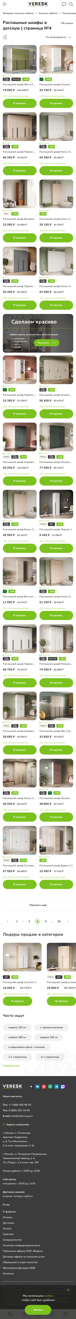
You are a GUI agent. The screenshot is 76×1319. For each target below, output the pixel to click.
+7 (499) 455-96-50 (20, 1104)
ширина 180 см (17, 1037)
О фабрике (9, 1211)
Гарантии (8, 1234)
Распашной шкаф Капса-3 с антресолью (26, 798)
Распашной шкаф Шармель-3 (20, 462)
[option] (25, 975)
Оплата (7, 1228)
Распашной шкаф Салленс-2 (19, 982)
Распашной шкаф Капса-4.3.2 (56, 286)
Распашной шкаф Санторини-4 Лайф (24, 865)
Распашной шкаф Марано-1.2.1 (21, 395)
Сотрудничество (12, 1239)
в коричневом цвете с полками (26, 1047)
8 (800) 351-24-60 (19, 1110)
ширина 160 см (49, 1037)
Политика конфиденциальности (21, 1245)
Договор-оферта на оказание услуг (24, 1256)
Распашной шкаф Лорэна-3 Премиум (24, 286)
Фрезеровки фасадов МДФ (19, 1268)
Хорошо (38, 1309)
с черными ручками (51, 1027)
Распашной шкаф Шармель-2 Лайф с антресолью (32, 731)
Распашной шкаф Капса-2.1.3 (56, 219)
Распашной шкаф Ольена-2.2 (56, 84)
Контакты (8, 1273)
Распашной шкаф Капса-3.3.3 (20, 529)
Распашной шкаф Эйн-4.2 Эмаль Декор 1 (27, 84)
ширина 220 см (17, 1027)
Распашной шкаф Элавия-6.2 (56, 395)
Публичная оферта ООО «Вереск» (23, 1251)
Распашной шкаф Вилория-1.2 (21, 219)
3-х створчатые (17, 1057)
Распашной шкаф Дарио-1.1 (56, 865)
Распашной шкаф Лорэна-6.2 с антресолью (28, 664)
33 (59, 921)
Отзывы (7, 1217)
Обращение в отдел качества (20, 1262)
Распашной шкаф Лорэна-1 (55, 529)
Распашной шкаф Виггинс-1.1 (20, 596)
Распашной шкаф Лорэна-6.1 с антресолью (28, 151)
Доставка (8, 1223)
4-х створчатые (50, 1057)
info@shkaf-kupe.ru (22, 1116)
